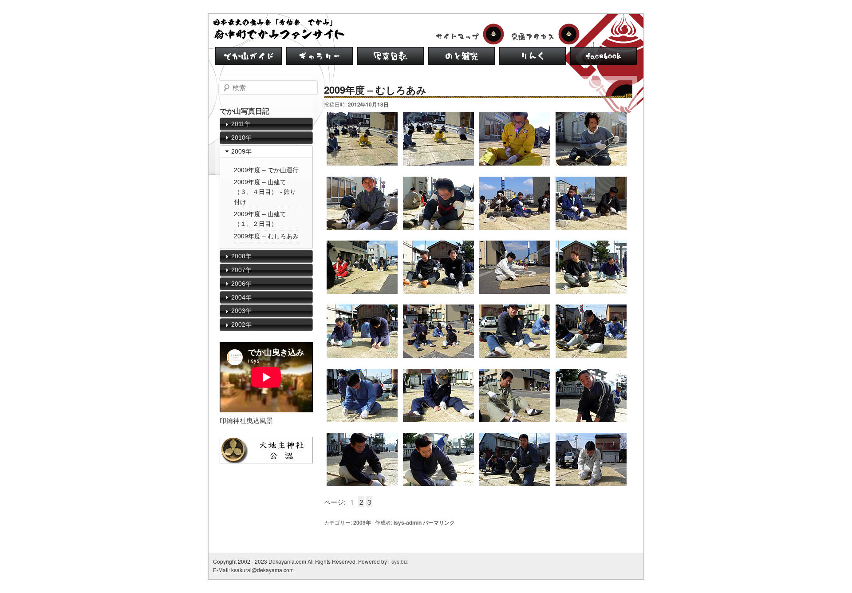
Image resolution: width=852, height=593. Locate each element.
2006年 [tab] (241, 283)
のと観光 (461, 56)
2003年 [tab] (241, 310)
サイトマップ (468, 34)
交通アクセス (543, 34)
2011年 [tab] (241, 123)
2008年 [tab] (241, 256)
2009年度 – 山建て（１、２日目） (260, 218)
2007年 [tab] (241, 269)
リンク (532, 56)
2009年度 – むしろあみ (266, 236)
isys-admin (408, 522)
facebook (603, 56)
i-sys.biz (398, 561)
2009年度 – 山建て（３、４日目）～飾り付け (265, 192)
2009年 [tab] (241, 151)
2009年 (362, 522)
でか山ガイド (248, 56)
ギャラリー (319, 56)
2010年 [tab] (241, 137)
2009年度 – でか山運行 (266, 170)
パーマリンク (439, 522)
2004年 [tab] (241, 297)
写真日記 (390, 56)
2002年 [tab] (241, 324)
